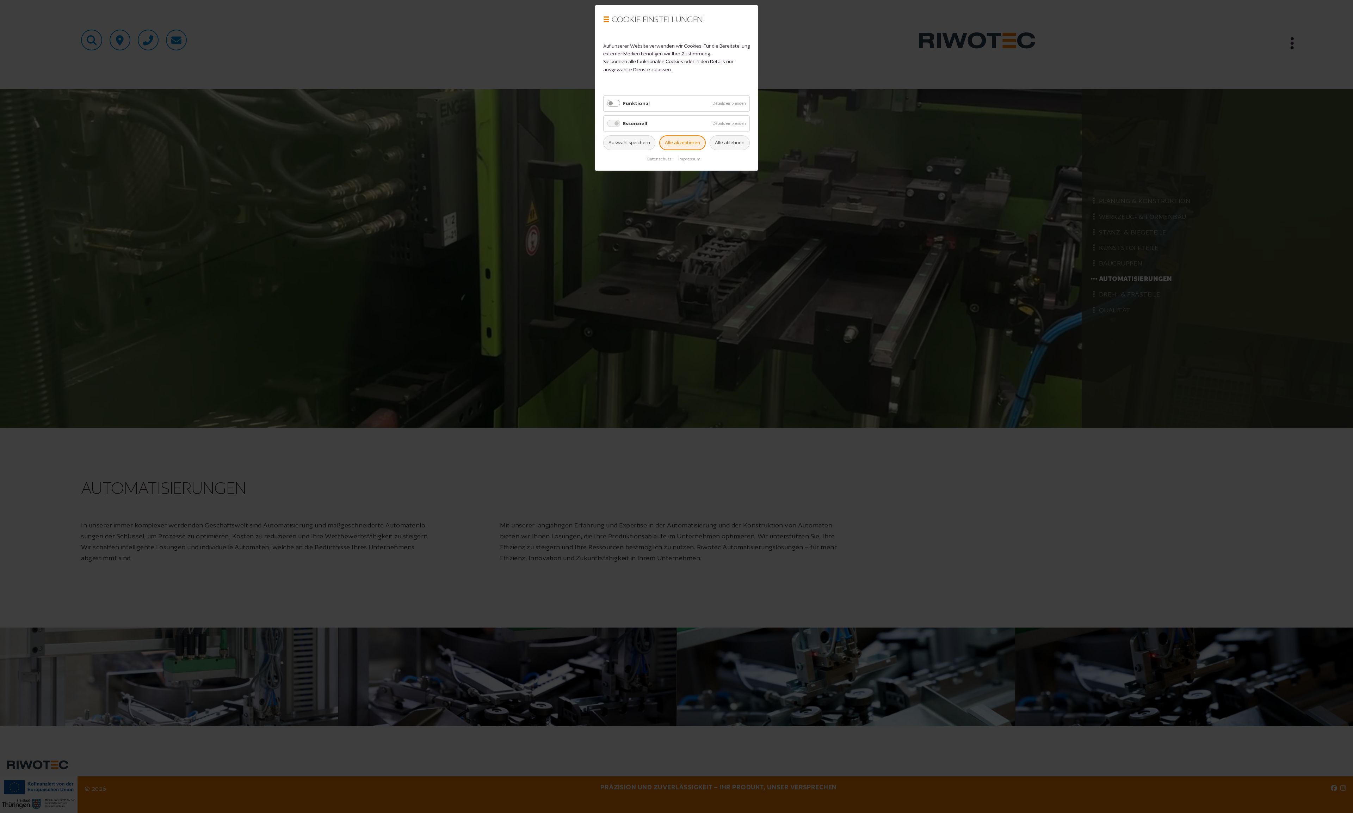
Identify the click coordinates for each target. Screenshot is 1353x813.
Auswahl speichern (629, 142)
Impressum (689, 158)
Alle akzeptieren (682, 142)
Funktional (636, 103)
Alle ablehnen (730, 142)
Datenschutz (659, 158)
